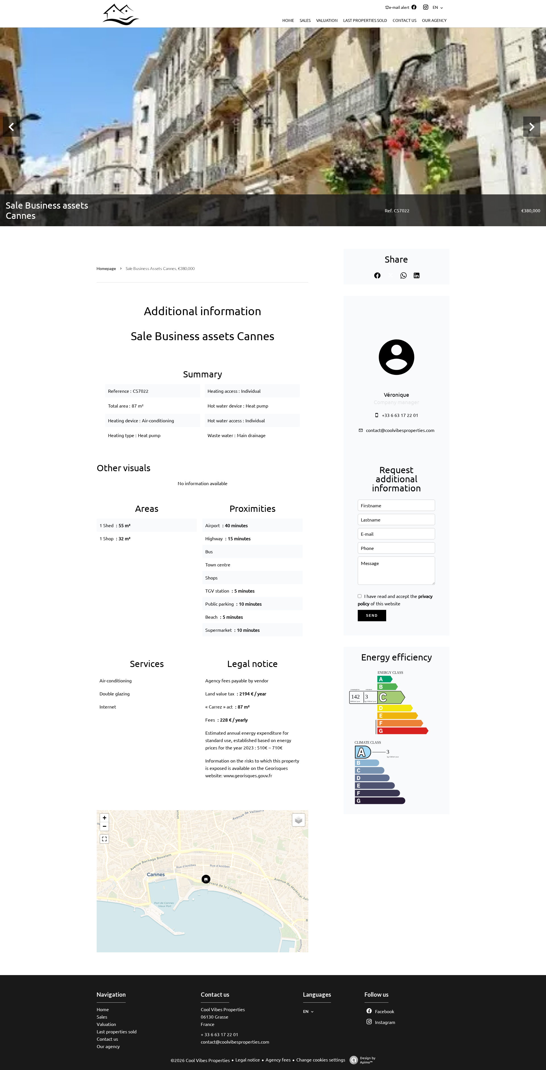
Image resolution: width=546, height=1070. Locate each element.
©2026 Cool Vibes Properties (200, 1060)
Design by (367, 1060)
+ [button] (104, 817)
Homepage (106, 268)
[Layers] (298, 820)
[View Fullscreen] (104, 839)
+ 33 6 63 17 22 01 (219, 1034)
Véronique (396, 394)
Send (372, 616)
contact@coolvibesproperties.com (400, 430)
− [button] (104, 826)
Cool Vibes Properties (223, 1009)
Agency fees (278, 1059)
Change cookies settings (320, 1059)
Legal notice (247, 1059)
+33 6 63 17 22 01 (400, 415)
